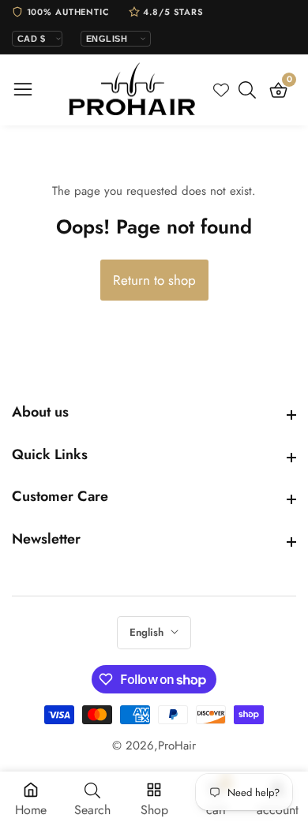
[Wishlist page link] (221, 90)
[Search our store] (250, 90)
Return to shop (154, 280)
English (148, 632)
